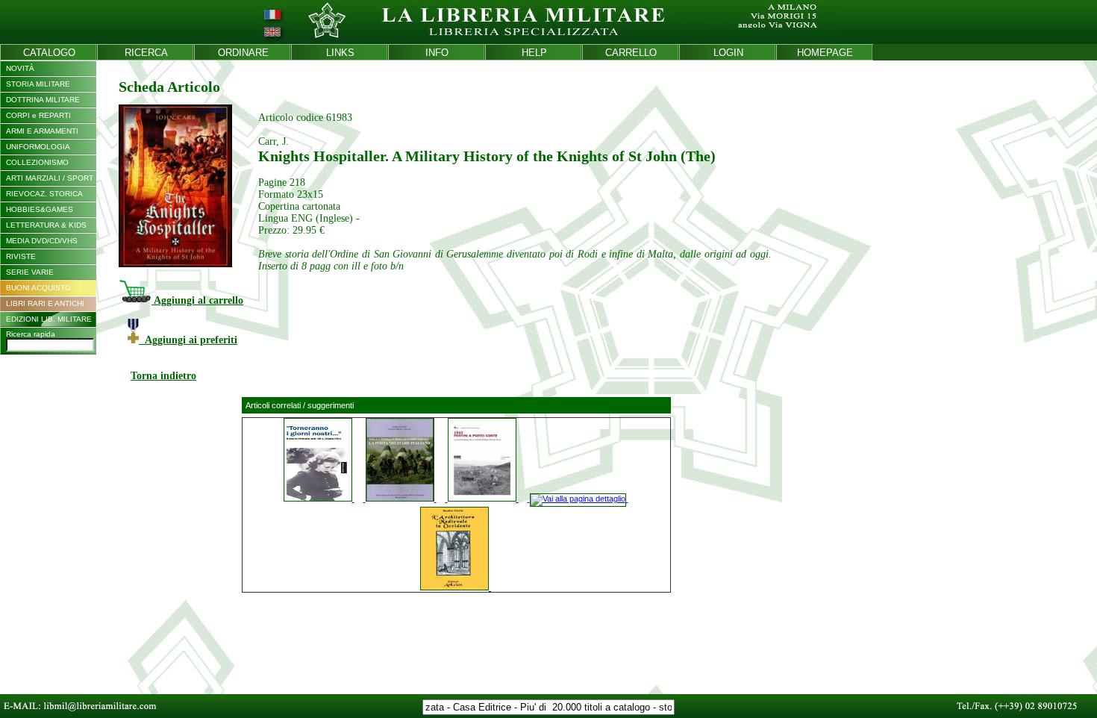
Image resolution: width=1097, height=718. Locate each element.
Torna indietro (163, 375)
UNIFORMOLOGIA (38, 147)
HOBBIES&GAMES (39, 209)
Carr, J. (273, 141)
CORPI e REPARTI (38, 115)
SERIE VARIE (30, 272)
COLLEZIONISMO (37, 162)
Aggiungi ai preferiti (188, 340)
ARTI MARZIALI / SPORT (49, 178)
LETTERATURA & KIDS (46, 225)
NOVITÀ (20, 68)
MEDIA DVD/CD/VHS (42, 241)
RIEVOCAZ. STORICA (44, 194)
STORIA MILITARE (38, 84)
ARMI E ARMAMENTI (42, 131)
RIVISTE (21, 256)
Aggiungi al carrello (197, 300)
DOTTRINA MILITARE (43, 100)
